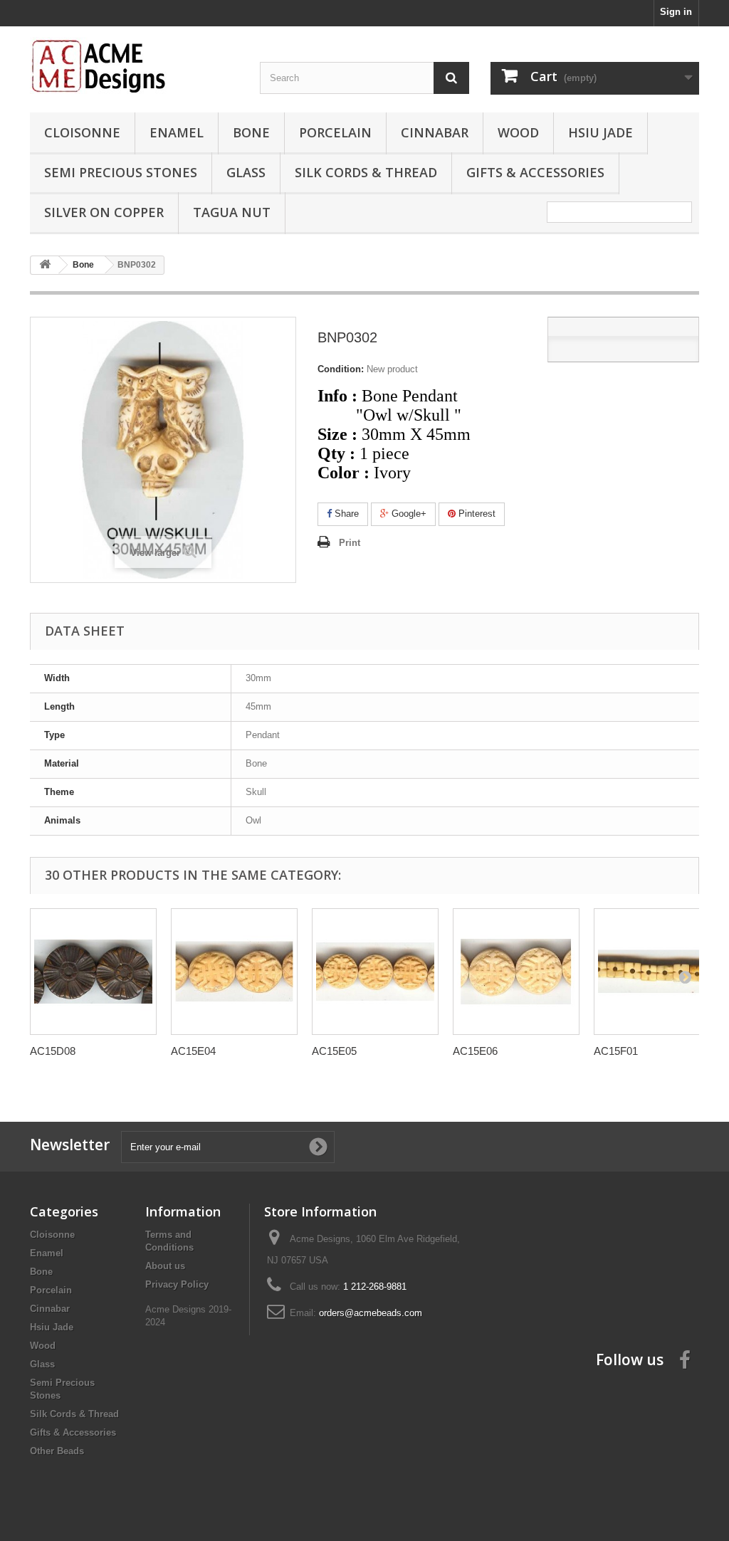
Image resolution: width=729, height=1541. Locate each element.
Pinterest (475, 513)
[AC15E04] (234, 971)
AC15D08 (52, 1051)
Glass (246, 172)
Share (345, 513)
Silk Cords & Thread (366, 172)
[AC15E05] (375, 971)
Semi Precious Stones (120, 172)
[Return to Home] (44, 265)
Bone (251, 132)
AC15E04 (193, 1051)
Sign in (676, 11)
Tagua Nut (232, 212)
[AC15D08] (93, 971)
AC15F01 (616, 1051)
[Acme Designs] (134, 65)
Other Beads (57, 1451)
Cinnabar (434, 132)
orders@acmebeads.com (370, 1313)
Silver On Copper (104, 212)
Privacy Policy (177, 1284)
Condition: (341, 369)
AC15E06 (475, 1051)
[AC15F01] (657, 971)
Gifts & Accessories (535, 172)
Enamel (177, 132)
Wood (518, 132)
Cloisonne (82, 132)
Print (349, 542)
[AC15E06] (516, 971)
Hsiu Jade (600, 132)
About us (165, 1266)
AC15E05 (334, 1051)
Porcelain (335, 132)
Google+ (407, 513)
